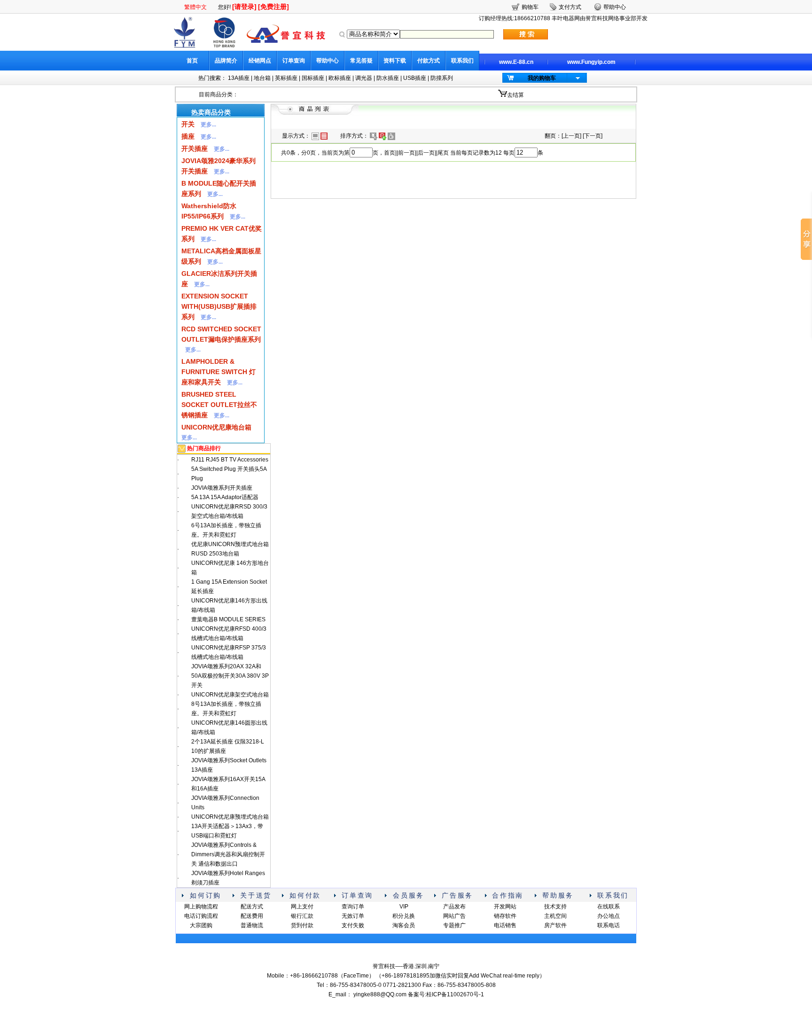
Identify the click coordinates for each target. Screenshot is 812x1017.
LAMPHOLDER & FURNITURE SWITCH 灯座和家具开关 (218, 372)
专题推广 (454, 925)
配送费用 (252, 916)
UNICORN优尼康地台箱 (216, 427)
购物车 (530, 7)
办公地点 (608, 916)
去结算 (515, 95)
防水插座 (387, 78)
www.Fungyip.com (591, 62)
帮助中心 (327, 60)
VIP (403, 906)
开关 (188, 124)
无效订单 (353, 916)
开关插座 (194, 148)
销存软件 (505, 916)
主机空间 (555, 916)
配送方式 (252, 906)
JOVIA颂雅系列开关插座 (221, 488)
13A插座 (239, 78)
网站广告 (454, 916)
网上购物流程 (201, 906)
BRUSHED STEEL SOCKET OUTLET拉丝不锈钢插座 (219, 405)
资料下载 (394, 60)
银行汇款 (302, 916)
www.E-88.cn (516, 62)
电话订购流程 (201, 916)
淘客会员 (403, 925)
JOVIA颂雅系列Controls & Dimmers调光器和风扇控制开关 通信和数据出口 (228, 854)
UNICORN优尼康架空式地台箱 (230, 694)
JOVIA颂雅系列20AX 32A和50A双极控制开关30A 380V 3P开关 (230, 675)
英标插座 (286, 78)
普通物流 (252, 925)
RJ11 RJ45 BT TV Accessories (229, 459)
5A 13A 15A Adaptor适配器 (224, 497)
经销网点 (260, 60)
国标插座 (313, 78)
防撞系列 (441, 78)
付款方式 (428, 60)
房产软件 (555, 925)
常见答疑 (361, 60)
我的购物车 (542, 78)
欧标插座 (339, 78)
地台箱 (262, 78)
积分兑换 (403, 916)
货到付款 (302, 925)
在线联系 (608, 906)
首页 (192, 60)
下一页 (592, 136)
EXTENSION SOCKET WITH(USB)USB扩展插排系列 (219, 306)
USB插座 (414, 78)
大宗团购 (201, 925)
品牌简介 (226, 60)
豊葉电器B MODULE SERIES (228, 619)
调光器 (363, 78)
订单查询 (293, 60)
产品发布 (454, 906)
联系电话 (608, 925)
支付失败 (353, 925)
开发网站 (505, 906)
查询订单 (353, 906)
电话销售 (505, 925)
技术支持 (555, 906)
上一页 (571, 136)
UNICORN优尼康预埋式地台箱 (230, 817)
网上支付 (302, 906)
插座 (188, 136)
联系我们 (462, 60)
